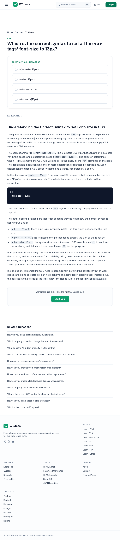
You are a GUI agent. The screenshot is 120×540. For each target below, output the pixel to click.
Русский (8, 504)
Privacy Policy (89, 475)
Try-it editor (9, 479)
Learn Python (89, 454)
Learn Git (87, 441)
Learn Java (88, 445)
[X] (5, 441)
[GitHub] (9, 441)
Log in (111, 4)
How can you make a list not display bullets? (28, 400)
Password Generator (53, 471)
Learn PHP (88, 449)
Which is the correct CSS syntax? (23, 407)
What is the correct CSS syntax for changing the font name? (36, 394)
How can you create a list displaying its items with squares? (35, 381)
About (85, 466)
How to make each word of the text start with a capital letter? (36, 374)
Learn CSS (88, 433)
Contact (86, 471)
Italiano (7, 520)
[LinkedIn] (13, 441)
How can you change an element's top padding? (30, 361)
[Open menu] (6, 5)
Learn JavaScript (91, 437)
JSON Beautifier (51, 483)
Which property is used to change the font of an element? (35, 341)
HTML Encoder (50, 475)
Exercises (8, 466)
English (7, 496)
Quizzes (19, 32)
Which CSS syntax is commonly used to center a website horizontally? (41, 354)
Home (10, 32)
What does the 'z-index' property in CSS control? (31, 348)
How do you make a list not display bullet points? (30, 334)
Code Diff (47, 479)
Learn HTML (88, 429)
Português (8, 516)
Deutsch (7, 500)
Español (7, 512)
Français (8, 508)
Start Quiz (60, 299)
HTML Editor (49, 466)
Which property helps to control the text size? (29, 387)
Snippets (8, 475)
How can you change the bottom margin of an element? (34, 367)
